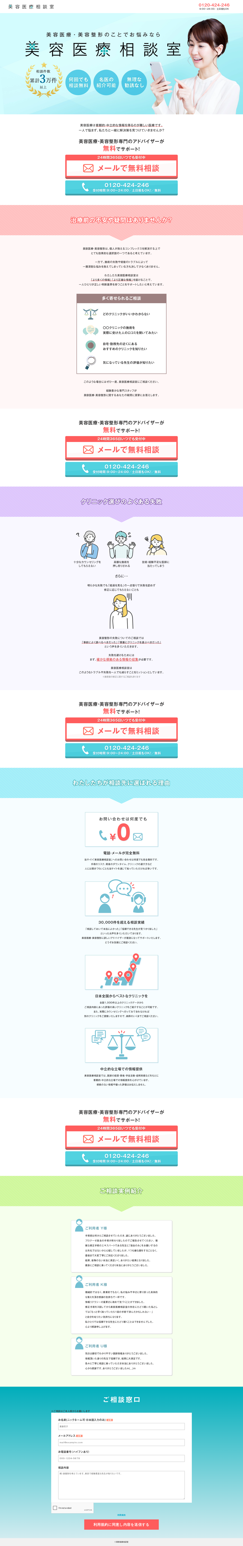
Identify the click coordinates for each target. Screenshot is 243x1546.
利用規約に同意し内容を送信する (122, 1524)
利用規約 (121, 1515)
